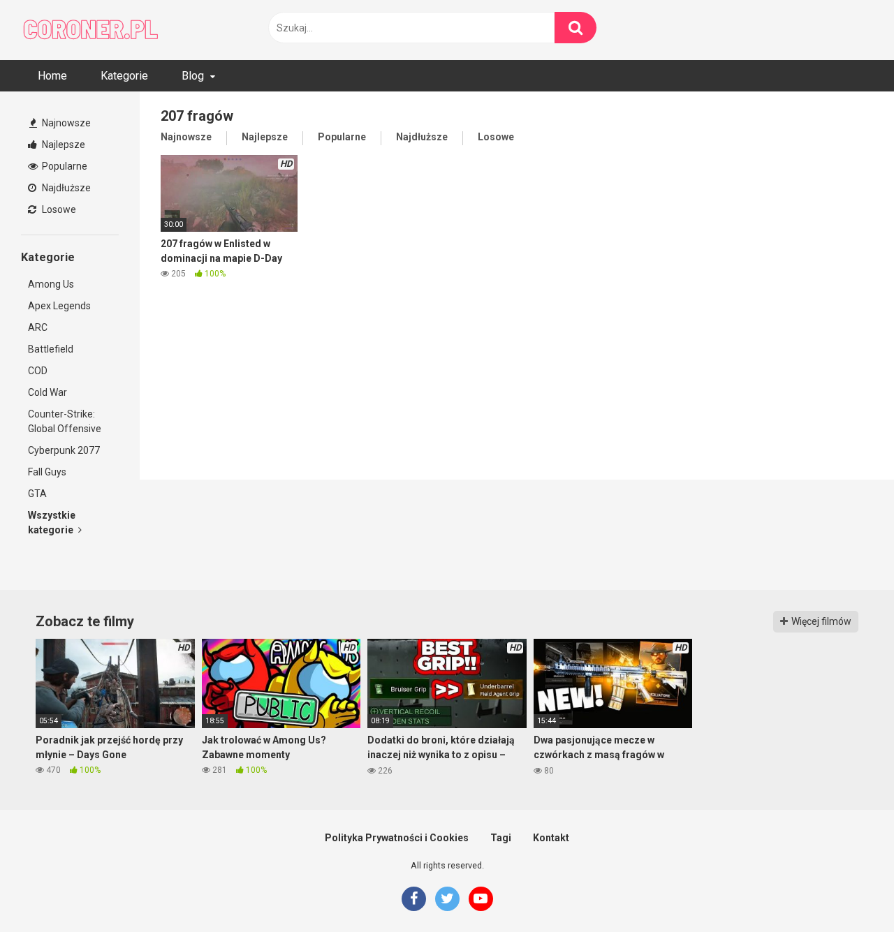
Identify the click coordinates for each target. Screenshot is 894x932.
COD (37, 370)
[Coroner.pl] (91, 30)
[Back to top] (847, 889)
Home (52, 75)
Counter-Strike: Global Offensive (64, 421)
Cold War (47, 392)
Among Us (51, 284)
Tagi (500, 837)
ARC (37, 327)
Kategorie (124, 75)
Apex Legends (59, 305)
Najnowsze (65, 122)
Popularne (63, 166)
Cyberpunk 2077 (64, 450)
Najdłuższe (65, 187)
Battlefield (50, 349)
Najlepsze (62, 144)
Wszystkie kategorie (51, 522)
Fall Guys (47, 472)
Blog (193, 75)
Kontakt (551, 837)
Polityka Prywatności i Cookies (397, 837)
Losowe (58, 209)
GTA (37, 493)
